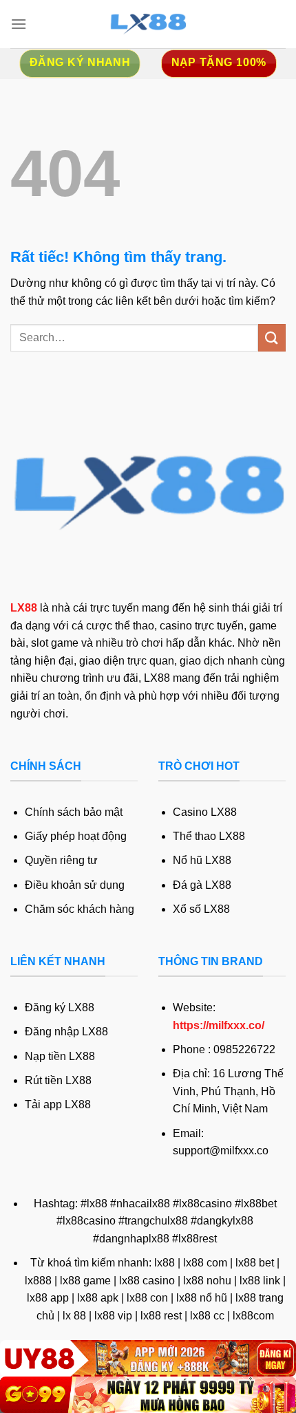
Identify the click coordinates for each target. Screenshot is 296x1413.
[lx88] (148, 24)
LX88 (23, 608)
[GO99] (148, 1395)
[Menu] (18, 24)
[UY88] (148, 1358)
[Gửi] (272, 337)
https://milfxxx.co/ (218, 1025)
